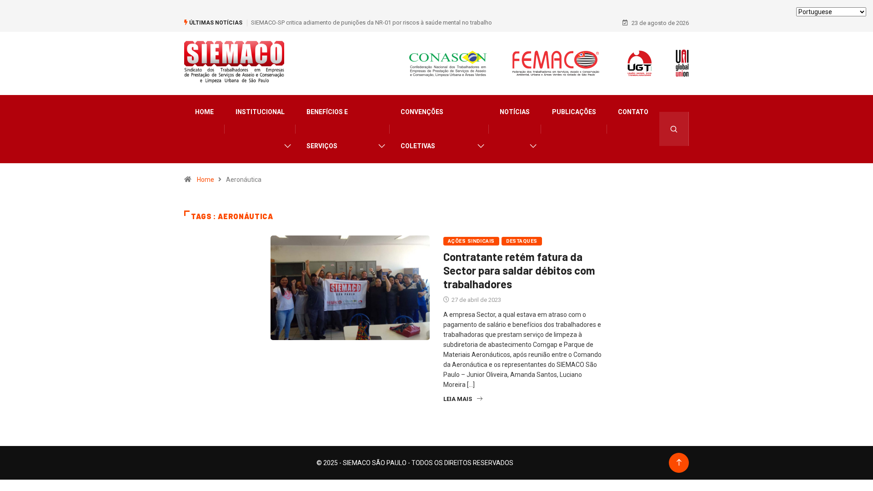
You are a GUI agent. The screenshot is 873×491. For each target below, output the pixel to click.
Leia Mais (457, 399)
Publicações (574, 111)
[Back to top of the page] (679, 462)
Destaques (521, 241)
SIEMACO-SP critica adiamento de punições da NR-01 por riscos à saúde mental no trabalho (371, 22)
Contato (633, 111)
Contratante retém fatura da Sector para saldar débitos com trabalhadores (519, 270)
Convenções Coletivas (422, 129)
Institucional (260, 111)
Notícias (515, 111)
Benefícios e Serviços (327, 129)
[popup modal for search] (674, 129)
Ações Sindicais (471, 241)
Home (204, 111)
